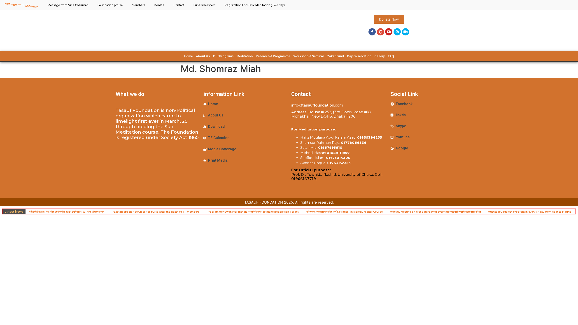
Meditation (245, 56)
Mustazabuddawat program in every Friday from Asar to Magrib (529, 211)
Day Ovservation (359, 56)
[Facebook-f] (372, 31)
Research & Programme (273, 56)
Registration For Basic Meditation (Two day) (255, 5)
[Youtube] (388, 31)
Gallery (379, 56)
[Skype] (397, 31)
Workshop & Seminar (308, 56)
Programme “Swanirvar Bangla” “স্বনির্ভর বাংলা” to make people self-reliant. (253, 211)
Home (188, 56)
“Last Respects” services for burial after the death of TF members (156, 211)
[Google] (380, 31)
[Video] (405, 31)
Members (138, 5)
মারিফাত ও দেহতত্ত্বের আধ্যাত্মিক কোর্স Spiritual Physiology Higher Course (344, 211)
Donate (159, 5)
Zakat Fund (335, 56)
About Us (203, 56)
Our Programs (223, 56)
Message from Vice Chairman (68, 5)
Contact (178, 5)
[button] (389, 19)
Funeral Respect (204, 5)
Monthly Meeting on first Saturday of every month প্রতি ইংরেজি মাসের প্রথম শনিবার (435, 211)
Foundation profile (110, 5)
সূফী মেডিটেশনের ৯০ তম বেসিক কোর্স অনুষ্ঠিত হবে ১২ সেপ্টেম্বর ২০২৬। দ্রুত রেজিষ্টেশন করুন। (67, 211)
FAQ (391, 56)
